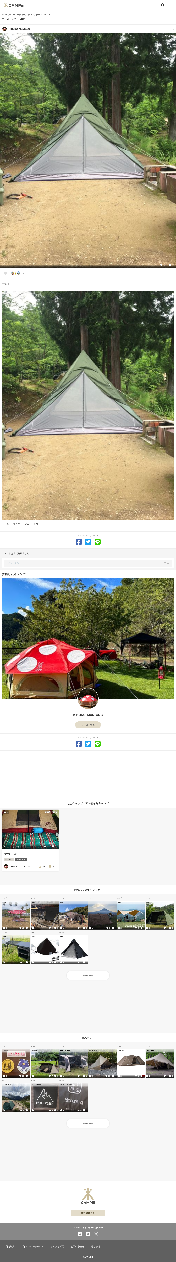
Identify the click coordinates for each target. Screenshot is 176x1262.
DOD (4, 902)
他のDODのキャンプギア (88, 889)
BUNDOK (34, 1050)
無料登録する (88, 1212)
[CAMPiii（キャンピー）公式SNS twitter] (88, 1234)
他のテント (88, 1037)
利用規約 (10, 1246)
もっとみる (88, 975)
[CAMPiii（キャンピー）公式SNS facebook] (80, 1234)
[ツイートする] (88, 541)
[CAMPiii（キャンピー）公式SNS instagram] (96, 1234)
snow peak (121, 1050)
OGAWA (5, 1050)
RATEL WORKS (65, 1050)
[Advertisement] (88, 775)
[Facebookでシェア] (79, 541)
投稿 (166, 563)
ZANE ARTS (150, 1050)
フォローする (88, 725)
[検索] (162, 5)
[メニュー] (171, 5)
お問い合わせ (77, 1246)
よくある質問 (57, 1246)
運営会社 (95, 1246)
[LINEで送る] (98, 541)
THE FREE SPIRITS (66, 1084)
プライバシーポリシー (32, 1246)
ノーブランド (7, 1084)
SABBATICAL (93, 1050)
